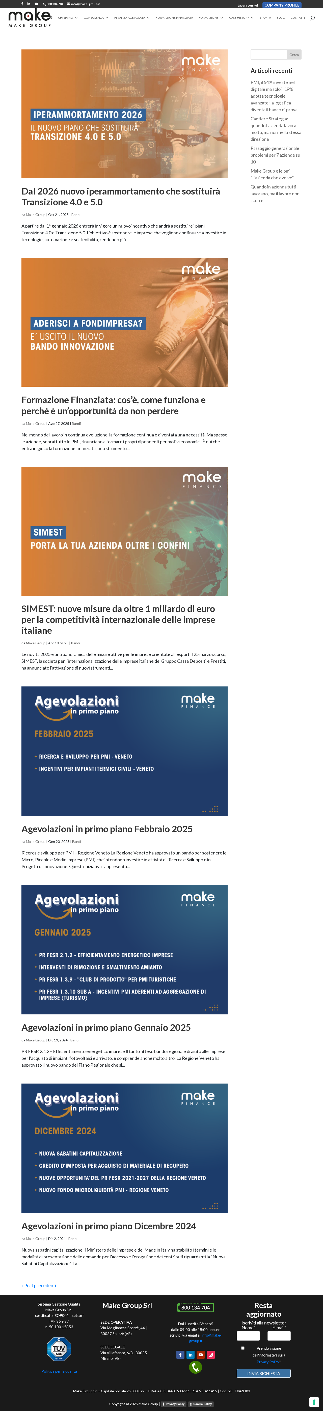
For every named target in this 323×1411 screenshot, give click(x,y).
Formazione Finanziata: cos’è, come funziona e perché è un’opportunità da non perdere (113, 405)
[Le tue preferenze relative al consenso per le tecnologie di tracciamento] (314, 1402)
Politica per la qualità (59, 1371)
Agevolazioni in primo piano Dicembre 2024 (108, 1225)
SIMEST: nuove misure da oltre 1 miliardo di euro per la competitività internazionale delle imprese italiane (118, 619)
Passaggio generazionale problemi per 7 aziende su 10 (275, 154)
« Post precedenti (38, 1285)
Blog (281, 17)
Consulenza (94, 17)
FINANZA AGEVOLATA (129, 17)
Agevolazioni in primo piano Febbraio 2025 (107, 828)
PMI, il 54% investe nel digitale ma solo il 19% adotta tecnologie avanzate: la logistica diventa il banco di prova (274, 95)
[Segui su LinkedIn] (190, 1355)
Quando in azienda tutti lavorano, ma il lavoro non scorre (275, 193)
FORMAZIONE (209, 17)
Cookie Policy (202, 1404)
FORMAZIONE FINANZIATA (174, 17)
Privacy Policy (268, 1362)
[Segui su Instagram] (211, 1355)
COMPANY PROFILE (282, 5)
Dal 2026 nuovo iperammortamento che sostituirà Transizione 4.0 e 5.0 (120, 196)
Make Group (35, 214)
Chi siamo (65, 17)
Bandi (75, 214)
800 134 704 (54, 4)
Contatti (297, 17)
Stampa (265, 17)
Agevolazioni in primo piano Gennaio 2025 (106, 1027)
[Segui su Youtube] (201, 1355)
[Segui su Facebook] (180, 1355)
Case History (239, 17)
